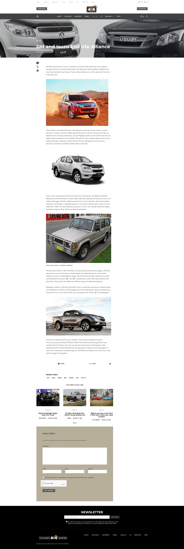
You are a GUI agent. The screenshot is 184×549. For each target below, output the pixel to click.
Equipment (55, 2)
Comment (46, 446)
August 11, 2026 (77, 418)
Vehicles (71, 2)
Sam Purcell (40, 52)
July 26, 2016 (49, 52)
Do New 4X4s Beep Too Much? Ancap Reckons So (75, 414)
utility (84, 377)
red (66, 377)
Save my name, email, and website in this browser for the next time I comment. (69, 477)
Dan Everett (42, 418)
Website (90, 469)
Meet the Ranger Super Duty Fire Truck (48, 414)
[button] (73, 423)
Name (44, 469)
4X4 (48, 377)
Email (67, 469)
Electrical (46, 2)
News (60, 377)
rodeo (72, 377)
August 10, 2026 (106, 420)
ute (78, 377)
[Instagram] (142, 2)
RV (77, 2)
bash (53, 377)
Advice (38, 2)
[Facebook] (139, 2)
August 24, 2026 (52, 418)
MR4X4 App (85, 2)
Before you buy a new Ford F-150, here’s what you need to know (101, 415)
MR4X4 (69, 418)
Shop (93, 2)
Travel (63, 2)
